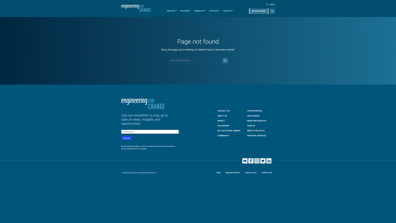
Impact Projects (256, 131)
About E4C (171, 11)
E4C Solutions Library (229, 131)
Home (218, 173)
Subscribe (126, 138)
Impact (221, 121)
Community (214, 11)
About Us (222, 116)
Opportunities (254, 111)
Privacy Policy (250, 173)
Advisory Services (256, 136)
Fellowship (223, 126)
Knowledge (184, 11)
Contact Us (224, 111)
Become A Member (259, 11)
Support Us (227, 11)
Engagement (199, 11)
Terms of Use (266, 173)
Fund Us (251, 126)
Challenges (253, 116)
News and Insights (256, 121)
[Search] (225, 60)
